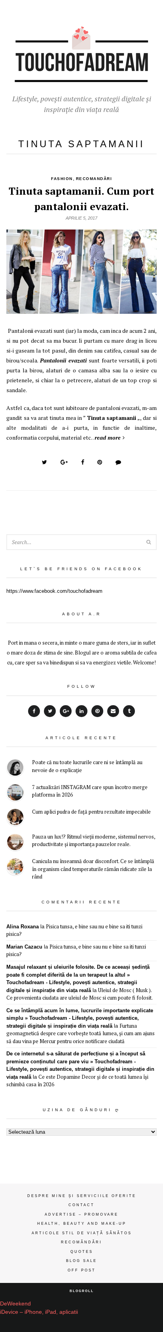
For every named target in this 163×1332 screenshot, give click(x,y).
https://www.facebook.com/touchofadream (54, 591)
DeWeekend (15, 1303)
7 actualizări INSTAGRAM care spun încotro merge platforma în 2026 (90, 791)
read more (108, 437)
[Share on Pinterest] (99, 462)
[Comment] (118, 462)
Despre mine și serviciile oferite (81, 1196)
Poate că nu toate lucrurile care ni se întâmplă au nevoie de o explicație (87, 766)
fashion (62, 178)
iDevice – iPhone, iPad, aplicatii (39, 1312)
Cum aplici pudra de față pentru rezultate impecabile (91, 811)
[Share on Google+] (64, 462)
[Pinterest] (97, 711)
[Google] (66, 711)
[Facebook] (34, 711)
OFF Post (82, 1270)
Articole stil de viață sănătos (82, 1233)
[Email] (113, 711)
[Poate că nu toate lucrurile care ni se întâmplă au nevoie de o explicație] (15, 769)
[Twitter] (50, 711)
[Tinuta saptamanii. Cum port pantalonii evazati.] (81, 309)
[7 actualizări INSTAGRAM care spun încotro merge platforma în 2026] (15, 794)
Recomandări (94, 178)
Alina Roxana (22, 927)
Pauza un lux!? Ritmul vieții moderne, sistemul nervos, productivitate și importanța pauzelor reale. (93, 840)
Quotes (81, 1252)
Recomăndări (81, 1242)
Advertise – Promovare (81, 1214)
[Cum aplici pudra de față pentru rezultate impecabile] (15, 818)
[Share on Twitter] (44, 462)
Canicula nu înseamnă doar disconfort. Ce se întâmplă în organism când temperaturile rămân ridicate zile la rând (93, 869)
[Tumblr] (129, 711)
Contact (81, 1205)
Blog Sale (81, 1261)
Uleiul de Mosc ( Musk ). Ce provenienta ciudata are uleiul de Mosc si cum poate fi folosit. (79, 994)
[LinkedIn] (81, 711)
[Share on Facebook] (82, 462)
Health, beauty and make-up (81, 1224)
